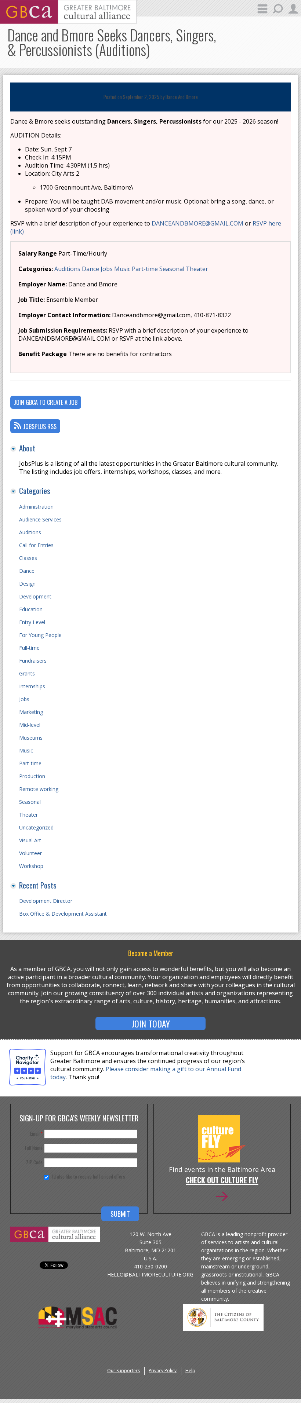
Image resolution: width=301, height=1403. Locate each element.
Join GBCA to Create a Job (45, 402)
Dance (90, 269)
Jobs (107, 269)
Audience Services (40, 519)
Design (27, 583)
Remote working (38, 788)
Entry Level (32, 622)
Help (190, 1370)
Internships (32, 686)
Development (35, 596)
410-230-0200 (150, 1266)
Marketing (31, 711)
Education (31, 609)
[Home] (68, 22)
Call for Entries (36, 545)
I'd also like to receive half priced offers (88, 1176)
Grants (27, 673)
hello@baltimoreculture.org (150, 1274)
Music (122, 269)
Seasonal (171, 269)
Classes (28, 557)
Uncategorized (36, 827)
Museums (31, 737)
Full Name (34, 1147)
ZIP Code (34, 1162)
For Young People (40, 634)
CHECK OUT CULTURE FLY (222, 1181)
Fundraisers (33, 660)
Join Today (150, 1023)
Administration (36, 506)
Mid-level (29, 724)
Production (32, 776)
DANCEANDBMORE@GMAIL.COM (197, 223)
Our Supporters (123, 1370)
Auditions (67, 269)
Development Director (45, 900)
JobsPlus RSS (40, 426)
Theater (197, 269)
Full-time (29, 647)
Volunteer (30, 853)
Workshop (31, 865)
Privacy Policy (163, 1370)
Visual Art (30, 840)
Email (36, 1133)
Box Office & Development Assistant (63, 913)
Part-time (145, 269)
